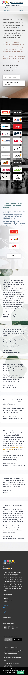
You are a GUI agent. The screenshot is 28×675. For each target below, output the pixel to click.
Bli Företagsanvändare (11, 77)
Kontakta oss (5, 605)
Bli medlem (7, 13)
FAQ (4, 607)
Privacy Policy (6, 611)
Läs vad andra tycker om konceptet (11, 83)
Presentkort (7, 10)
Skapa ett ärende (6, 619)
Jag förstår (20, 672)
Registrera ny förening (7, 612)
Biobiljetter (21, 7)
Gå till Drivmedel (14, 256)
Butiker (7, 7)
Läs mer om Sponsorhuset (8, 609)
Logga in (21, 13)
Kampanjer (21, 10)
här (19, 27)
